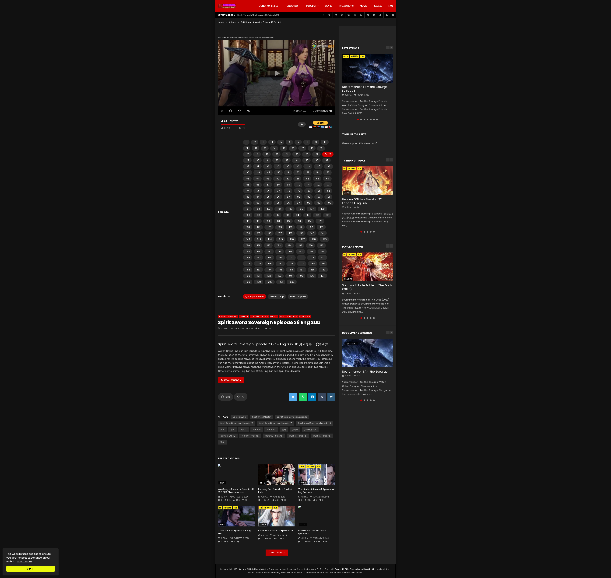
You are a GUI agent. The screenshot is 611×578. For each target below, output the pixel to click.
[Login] (386, 15)
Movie (363, 5)
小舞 (232, 429)
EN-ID (302, 466)
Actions (232, 22)
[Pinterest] (342, 15)
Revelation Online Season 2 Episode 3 (313, 532)
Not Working (225, 37)
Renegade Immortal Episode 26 (275, 530)
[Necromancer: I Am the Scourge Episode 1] (367, 68)
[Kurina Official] (227, 6)
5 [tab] (371, 119)
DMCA (367, 569)
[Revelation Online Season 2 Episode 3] (316, 516)
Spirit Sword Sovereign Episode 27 (275, 423)
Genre (328, 5)
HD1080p (310, 466)
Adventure (232, 316)
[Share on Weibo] (331, 397)
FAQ (390, 5)
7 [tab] (377, 119)
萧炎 (222, 442)
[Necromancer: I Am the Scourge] (367, 353)
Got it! (30, 568)
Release (377, 5)
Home (221, 22)
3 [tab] (364, 119)
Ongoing (292, 5)
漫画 (284, 429)
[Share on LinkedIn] (312, 397)
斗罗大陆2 (271, 429)
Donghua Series (268, 5)
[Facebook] (323, 15)
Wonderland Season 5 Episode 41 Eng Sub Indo (316, 490)
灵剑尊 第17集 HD (227, 435)
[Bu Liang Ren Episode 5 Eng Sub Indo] (276, 474)
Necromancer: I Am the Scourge (364, 372)
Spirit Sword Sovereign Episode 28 (314, 423)
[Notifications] (380, 15)
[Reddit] (367, 15)
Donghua (255, 316)
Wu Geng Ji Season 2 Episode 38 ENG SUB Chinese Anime (236, 490)
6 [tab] (374, 119)
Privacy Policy (356, 569)
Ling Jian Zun (239, 417)
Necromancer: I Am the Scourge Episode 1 (364, 89)
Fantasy (273, 316)
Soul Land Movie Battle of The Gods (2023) (367, 287)
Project (311, 5)
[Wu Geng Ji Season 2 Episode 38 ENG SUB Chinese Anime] (236, 474)
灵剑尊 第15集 (310, 429)
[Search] (393, 15)
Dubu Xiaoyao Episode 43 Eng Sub (234, 532)
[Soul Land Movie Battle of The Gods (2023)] (367, 266)
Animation (244, 316)
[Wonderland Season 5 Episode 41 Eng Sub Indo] (316, 474)
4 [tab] (367, 119)
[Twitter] (329, 15)
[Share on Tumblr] (322, 397)
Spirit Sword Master (261, 417)
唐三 (222, 429)
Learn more (24, 561)
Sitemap (376, 569)
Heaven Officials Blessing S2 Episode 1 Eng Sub (362, 201)
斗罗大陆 (256, 429)
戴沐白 (243, 429)
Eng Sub (264, 316)
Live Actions (346, 5)
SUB (318, 466)
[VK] (348, 15)
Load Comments (277, 552)
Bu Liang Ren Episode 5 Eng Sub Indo (275, 490)
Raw (295, 316)
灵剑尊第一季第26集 (322, 435)
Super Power (304, 316)
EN (220, 508)
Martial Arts (285, 316)
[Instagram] (361, 15)
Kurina (224, 328)
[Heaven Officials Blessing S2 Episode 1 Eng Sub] (367, 180)
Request (338, 569)
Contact (329, 569)
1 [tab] (358, 119)
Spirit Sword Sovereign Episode (292, 417)
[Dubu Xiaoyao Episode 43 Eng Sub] (236, 516)
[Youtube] (355, 15)
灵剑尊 (295, 429)
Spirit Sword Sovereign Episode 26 (236, 423)
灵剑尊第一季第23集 (274, 435)
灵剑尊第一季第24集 (298, 435)
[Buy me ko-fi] (374, 15)
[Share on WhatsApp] (303, 397)
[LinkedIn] (336, 15)
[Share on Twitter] (293, 397)
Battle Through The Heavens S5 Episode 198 (258, 15)
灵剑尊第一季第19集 (250, 435)
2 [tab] (361, 119)
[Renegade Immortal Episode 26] (276, 516)
